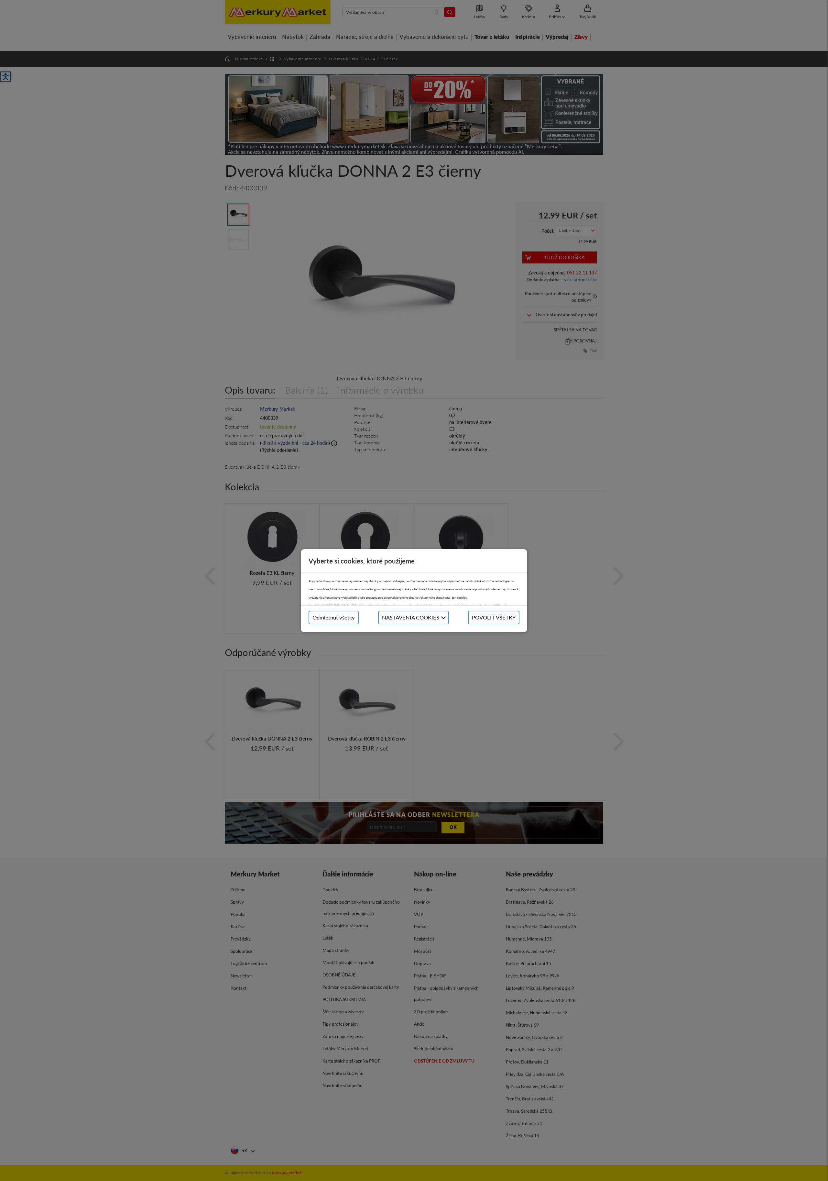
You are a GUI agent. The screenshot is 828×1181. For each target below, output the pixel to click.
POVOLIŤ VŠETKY (494, 617)
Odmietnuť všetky (333, 617)
